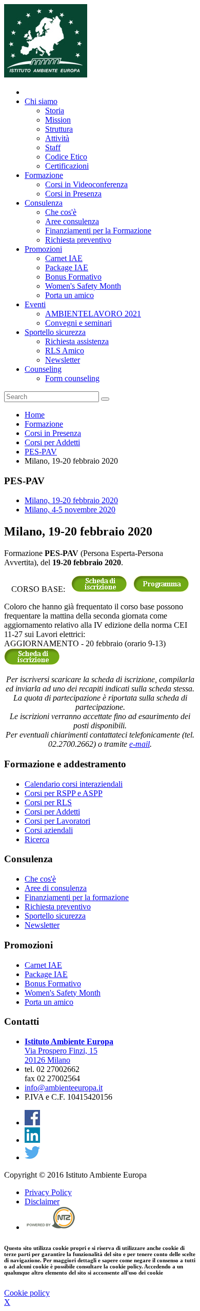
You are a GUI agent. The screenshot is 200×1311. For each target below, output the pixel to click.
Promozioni (43, 249)
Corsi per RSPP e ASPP (64, 793)
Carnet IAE (64, 258)
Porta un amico (69, 295)
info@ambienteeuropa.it (64, 1087)
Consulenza (44, 202)
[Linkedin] (32, 1140)
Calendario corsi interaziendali (74, 784)
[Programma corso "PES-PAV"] (161, 589)
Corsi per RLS (48, 802)
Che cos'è (60, 212)
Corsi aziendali (49, 830)
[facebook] (32, 1122)
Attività (57, 138)
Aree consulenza (72, 221)
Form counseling (72, 378)
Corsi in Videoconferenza (86, 184)
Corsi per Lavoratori (57, 821)
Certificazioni (67, 166)
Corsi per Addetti (52, 442)
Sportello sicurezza (55, 332)
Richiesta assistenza (77, 341)
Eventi (35, 304)
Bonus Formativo (73, 276)
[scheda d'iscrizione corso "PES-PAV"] (99, 589)
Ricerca (37, 839)
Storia (54, 110)
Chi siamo (41, 101)
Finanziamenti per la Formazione (98, 230)
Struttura (59, 129)
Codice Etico (66, 156)
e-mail (139, 744)
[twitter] (32, 1157)
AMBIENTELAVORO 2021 (93, 313)
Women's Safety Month (83, 286)
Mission (58, 119)
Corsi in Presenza (73, 193)
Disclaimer (42, 1201)
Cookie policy (27, 1292)
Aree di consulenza (56, 888)
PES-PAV (41, 451)
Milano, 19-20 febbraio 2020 (71, 500)
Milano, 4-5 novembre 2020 (70, 509)
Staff (53, 147)
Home (35, 414)
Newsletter (62, 359)
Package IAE (66, 267)
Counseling (43, 369)
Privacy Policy (48, 1192)
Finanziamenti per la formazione (77, 897)
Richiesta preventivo (78, 239)
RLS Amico (64, 350)
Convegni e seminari (78, 323)
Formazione (44, 175)
